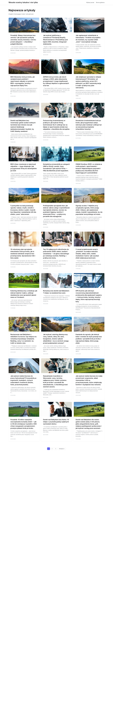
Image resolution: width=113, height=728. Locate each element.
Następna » (62, 448)
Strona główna (100, 2)
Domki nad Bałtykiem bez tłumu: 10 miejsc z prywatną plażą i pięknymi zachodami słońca (56, 422)
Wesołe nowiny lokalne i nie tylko (23, 2)
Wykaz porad (90, 2)
